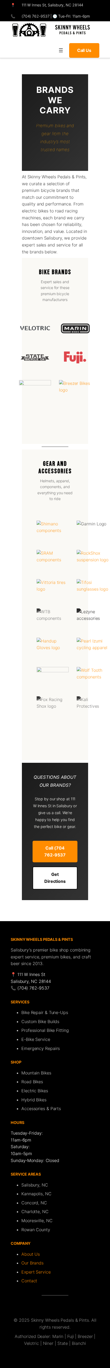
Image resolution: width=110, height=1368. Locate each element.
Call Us (84, 50)
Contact (29, 1280)
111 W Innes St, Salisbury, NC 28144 (53, 5)
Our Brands (32, 1263)
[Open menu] (61, 50)
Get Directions (55, 878)
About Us (30, 1254)
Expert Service (36, 1272)
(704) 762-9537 (35, 16)
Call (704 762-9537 (55, 851)
